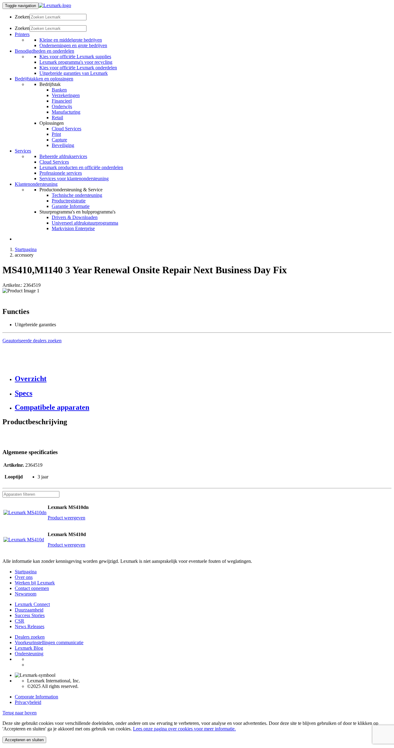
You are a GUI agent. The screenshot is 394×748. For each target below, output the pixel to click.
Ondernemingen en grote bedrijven (73, 45)
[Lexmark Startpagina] (54, 5)
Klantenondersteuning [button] (36, 184)
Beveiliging (63, 145)
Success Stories (30, 615)
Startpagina (26, 249)
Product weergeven (66, 517)
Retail (57, 117)
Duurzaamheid (29, 609)
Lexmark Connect (32, 604)
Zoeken (22, 16)
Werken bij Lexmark (35, 582)
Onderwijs (62, 106)
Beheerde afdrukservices (63, 156)
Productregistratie (69, 200)
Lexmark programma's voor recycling (75, 62)
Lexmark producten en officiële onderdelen (81, 167)
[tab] (203, 379)
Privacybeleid (28, 702)
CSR (19, 621)
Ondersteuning (29, 653)
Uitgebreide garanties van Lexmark (73, 73)
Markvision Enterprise (73, 228)
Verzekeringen (66, 95)
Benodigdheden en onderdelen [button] (44, 51)
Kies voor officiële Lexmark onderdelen (78, 67)
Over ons (24, 577)
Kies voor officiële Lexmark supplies (75, 56)
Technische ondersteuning (77, 195)
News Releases (29, 626)
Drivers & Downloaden (75, 217)
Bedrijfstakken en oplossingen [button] (44, 78)
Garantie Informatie (71, 206)
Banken (59, 89)
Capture (59, 139)
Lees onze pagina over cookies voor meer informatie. (184, 728)
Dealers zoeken (30, 637)
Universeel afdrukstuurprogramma (85, 223)
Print (56, 134)
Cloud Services (66, 128)
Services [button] (23, 150)
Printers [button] (22, 34)
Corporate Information (36, 696)
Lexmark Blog (29, 648)
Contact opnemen (32, 588)
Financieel (62, 101)
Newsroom (25, 593)
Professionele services (60, 173)
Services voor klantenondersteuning (74, 178)
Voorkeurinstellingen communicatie (49, 642)
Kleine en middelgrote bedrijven (70, 40)
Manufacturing (66, 112)
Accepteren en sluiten (24, 740)
